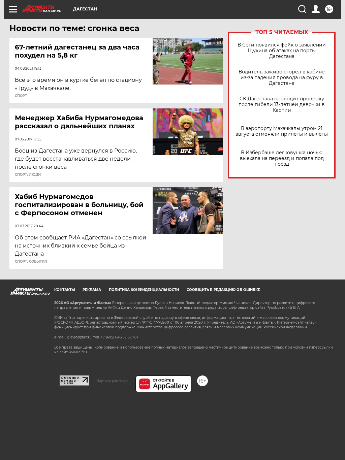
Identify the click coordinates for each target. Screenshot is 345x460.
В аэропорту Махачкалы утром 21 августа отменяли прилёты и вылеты (282, 131)
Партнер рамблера (112, 381)
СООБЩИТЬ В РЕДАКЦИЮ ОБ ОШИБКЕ (223, 290)
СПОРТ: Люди (28, 174)
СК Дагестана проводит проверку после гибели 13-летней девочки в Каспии (282, 104)
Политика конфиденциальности (144, 290)
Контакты (64, 290)
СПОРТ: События (31, 261)
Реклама (92, 290)
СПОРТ (21, 96)
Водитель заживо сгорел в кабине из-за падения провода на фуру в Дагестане (282, 77)
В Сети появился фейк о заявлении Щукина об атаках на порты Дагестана (282, 50)
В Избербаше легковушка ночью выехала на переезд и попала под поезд (282, 158)
